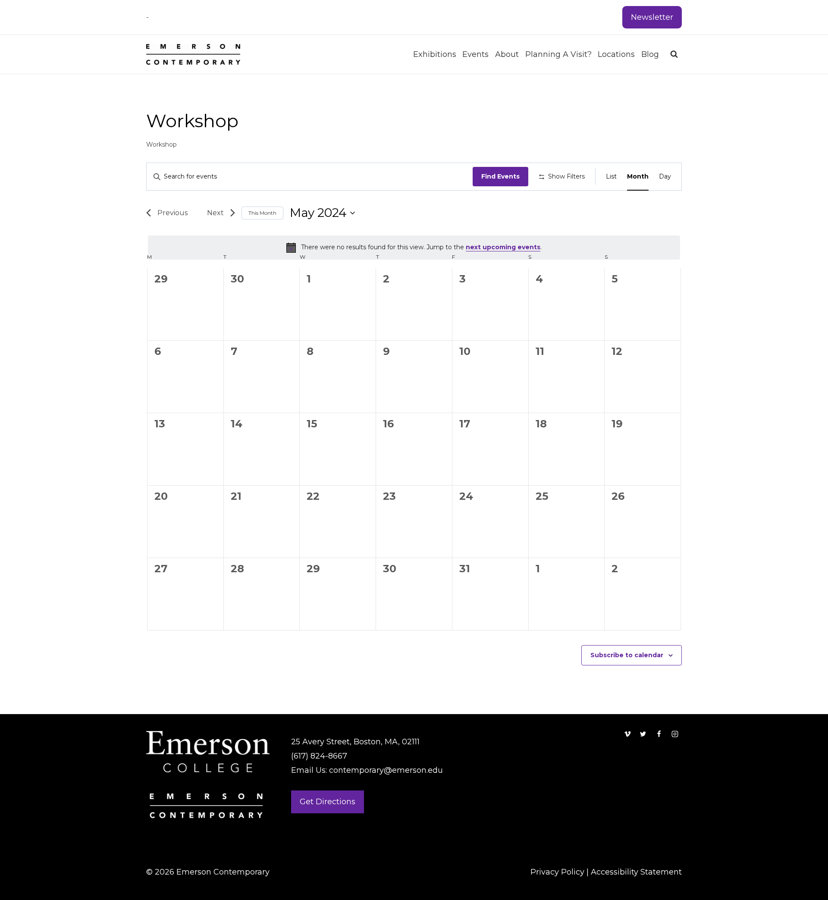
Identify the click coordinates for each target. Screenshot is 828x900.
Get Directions (327, 801)
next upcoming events (503, 247)
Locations (616, 54)
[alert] (414, 247)
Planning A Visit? (558, 54)
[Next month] (218, 213)
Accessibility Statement (636, 872)
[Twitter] (643, 734)
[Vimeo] (627, 734)
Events (475, 54)
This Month (262, 213)
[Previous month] (170, 213)
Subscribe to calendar (626, 655)
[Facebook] (659, 734)
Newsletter (652, 17)
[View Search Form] (674, 54)
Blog (650, 54)
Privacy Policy (557, 872)
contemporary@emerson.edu (386, 770)
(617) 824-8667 (319, 756)
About (507, 54)
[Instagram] (675, 734)
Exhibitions (434, 54)
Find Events (500, 176)
